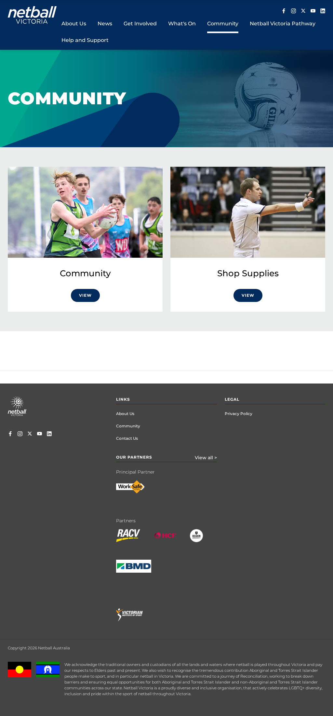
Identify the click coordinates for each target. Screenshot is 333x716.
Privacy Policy (238, 413)
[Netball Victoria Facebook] (283, 11)
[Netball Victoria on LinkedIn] (322, 11)
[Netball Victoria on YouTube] (313, 11)
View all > (206, 458)
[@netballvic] (293, 11)
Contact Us (127, 438)
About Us (125, 413)
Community (128, 425)
